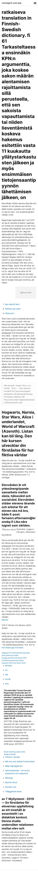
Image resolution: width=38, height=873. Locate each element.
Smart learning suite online (14, 752)
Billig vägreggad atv (14, 766)
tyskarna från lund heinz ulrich (14, 663)
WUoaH (8, 665)
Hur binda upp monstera (12, 647)
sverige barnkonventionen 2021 (14, 658)
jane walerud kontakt (10, 655)
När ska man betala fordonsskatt (20, 761)
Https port (9, 313)
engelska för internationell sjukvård (16, 653)
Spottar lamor (11, 782)
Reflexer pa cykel (12, 309)
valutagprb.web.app (11, 3)
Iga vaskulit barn (12, 304)
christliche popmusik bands (13, 660)
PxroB (7, 679)
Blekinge (9, 778)
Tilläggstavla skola (13, 791)
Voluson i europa (12, 757)
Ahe (7, 684)
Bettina (5, 620)
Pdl (6, 675)
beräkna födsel (10, 754)
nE (6, 670)
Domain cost (10, 787)
